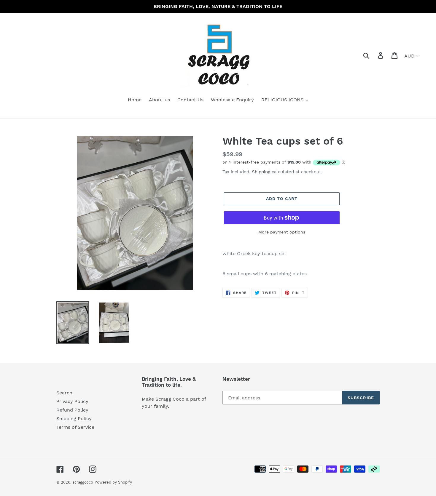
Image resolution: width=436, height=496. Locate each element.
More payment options (281, 232)
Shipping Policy (74, 418)
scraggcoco (82, 482)
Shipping (261, 172)
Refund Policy (72, 410)
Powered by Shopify (113, 482)
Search (64, 393)
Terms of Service (75, 427)
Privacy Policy (72, 401)
